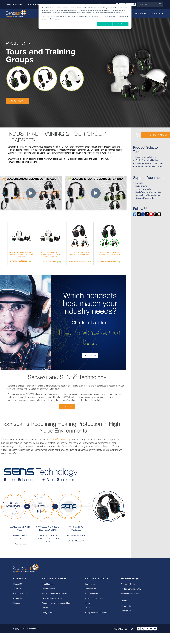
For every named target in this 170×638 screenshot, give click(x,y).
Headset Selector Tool (145, 157)
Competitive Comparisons (147, 195)
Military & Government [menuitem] (94, 598)
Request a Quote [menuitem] (128, 584)
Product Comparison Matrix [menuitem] (132, 589)
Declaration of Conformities (148, 192)
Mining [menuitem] (87, 603)
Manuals (139, 183)
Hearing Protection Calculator (149, 163)
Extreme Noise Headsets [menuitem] (52, 598)
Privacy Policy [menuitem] (126, 606)
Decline (120, 24)
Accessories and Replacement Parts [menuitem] (56, 603)
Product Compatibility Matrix (148, 166)
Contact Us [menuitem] (17, 584)
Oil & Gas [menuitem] (88, 608)
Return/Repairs (36, 4)
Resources (141, 13)
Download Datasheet (18, 261)
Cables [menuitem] (45, 608)
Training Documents (144, 198)
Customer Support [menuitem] (20, 594)
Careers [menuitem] (16, 603)
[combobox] (150, 4)
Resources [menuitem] (17, 598)
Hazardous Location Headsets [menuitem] (54, 594)
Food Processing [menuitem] (91, 594)
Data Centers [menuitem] (90, 589)
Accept (105, 24)
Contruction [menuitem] (90, 584)
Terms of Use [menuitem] (126, 611)
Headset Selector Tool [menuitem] (130, 594)
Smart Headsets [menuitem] (48, 589)
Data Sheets (141, 186)
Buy (30, 261)
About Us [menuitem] (17, 589)
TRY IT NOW (90, 355)
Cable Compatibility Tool (146, 160)
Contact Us (157, 13)
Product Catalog (16, 4)
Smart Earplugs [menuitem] (48, 584)
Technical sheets (143, 189)
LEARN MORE (67, 407)
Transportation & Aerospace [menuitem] (96, 613)
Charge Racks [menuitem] (47, 613)
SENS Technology (60, 440)
